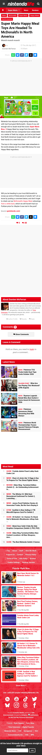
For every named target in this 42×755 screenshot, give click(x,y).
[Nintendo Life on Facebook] (35, 706)
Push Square (19, 723)
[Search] (38, 4)
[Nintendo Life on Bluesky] (7, 706)
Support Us (10, 555)
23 (15, 417)
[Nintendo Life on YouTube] (16, 699)
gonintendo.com (13, 211)
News (4, 15)
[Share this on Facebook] (22, 55)
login (32, 349)
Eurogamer (28, 731)
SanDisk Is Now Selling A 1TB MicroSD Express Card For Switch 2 (20, 511)
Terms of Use (12, 559)
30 (15, 403)
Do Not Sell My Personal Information (21, 717)
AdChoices (34, 715)
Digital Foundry (28, 727)
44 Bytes (24, 715)
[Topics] (4, 4)
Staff (21, 551)
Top (8, 551)
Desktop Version (28, 562)
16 (15, 430)
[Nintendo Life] (21, 4)
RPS (32, 735)
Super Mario (23, 15)
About (14, 551)
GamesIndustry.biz (15, 735)
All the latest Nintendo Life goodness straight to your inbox (21, 744)
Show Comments (22, 334)
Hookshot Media (18, 713)
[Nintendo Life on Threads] (26, 706)
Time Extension (14, 727)
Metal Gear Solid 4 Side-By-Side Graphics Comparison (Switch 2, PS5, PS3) (22, 527)
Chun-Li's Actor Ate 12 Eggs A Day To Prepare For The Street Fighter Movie (22, 479)
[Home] (3, 10)
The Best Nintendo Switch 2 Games (23, 542)
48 (25, 223)
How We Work (31, 551)
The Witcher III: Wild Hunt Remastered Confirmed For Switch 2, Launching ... (20, 496)
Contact (20, 555)
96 (15, 390)
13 (15, 376)
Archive (33, 559)
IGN (19, 731)
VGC (36, 731)
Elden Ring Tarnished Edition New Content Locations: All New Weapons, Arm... (22, 535)
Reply (33, 319)
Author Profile (12, 319)
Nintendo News (10, 731)
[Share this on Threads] (31, 55)
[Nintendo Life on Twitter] (35, 699)
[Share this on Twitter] (26, 55)
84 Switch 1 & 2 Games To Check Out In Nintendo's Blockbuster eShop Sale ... (22, 519)
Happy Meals (34, 15)
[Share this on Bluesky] (17, 55)
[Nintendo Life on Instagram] (16, 706)
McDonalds (12, 15)
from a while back (8, 204)
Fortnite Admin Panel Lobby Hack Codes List (22, 472)
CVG (26, 735)
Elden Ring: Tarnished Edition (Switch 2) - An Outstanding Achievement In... (22, 487)
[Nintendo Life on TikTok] (26, 699)
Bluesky (24, 319)
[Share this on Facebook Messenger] (35, 55)
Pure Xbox (30, 723)
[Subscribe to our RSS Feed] (7, 699)
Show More (20, 686)
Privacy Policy (30, 555)
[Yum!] (21, 107)
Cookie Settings (14, 562)
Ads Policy (23, 559)
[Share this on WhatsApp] (13, 55)
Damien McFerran (9, 49)
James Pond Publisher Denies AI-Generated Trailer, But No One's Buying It (22, 504)
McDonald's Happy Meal (23, 201)
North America (7, 19)
